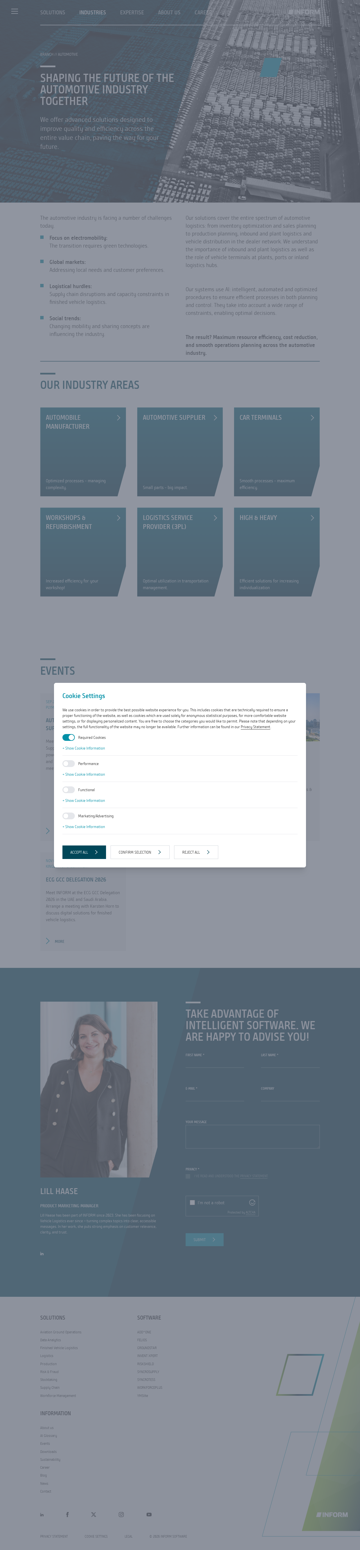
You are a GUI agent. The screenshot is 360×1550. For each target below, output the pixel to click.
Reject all (191, 852)
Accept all (79, 852)
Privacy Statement (255, 726)
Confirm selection (135, 852)
